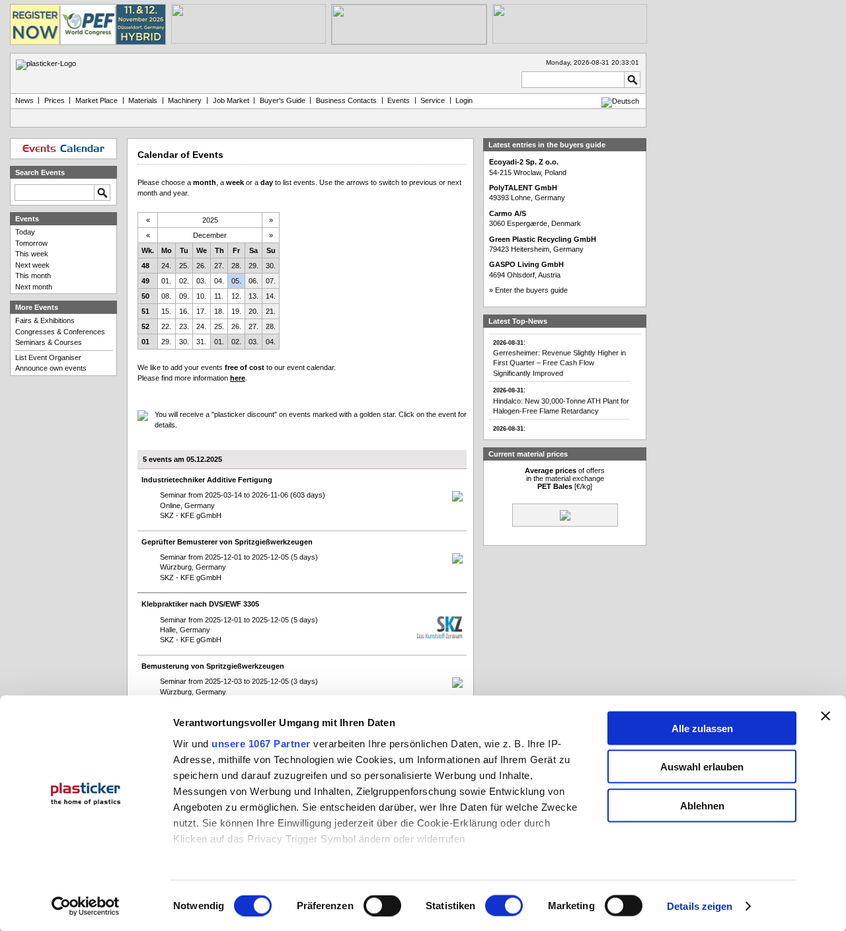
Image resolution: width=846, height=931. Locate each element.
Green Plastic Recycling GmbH (542, 239)
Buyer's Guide (282, 100)
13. (253, 296)
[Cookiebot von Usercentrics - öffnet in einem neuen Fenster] (85, 906)
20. (253, 311)
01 (145, 342)
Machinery (185, 100)
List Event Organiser (48, 357)
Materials (142, 100)
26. (201, 266)
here (237, 378)
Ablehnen (702, 805)
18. (219, 311)
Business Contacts (346, 100)
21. (271, 311)
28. (236, 266)
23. (184, 326)
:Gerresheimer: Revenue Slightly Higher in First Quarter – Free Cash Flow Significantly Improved (559, 352)
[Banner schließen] (825, 715)
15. (166, 311)
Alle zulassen (702, 727)
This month (33, 275)
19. (236, 311)
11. (218, 296)
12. (236, 296)
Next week (32, 265)
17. (201, 311)
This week (31, 254)
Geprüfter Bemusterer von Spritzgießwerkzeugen (227, 542)
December (210, 235)
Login (464, 100)
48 (145, 266)
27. (219, 266)
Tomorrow (31, 243)
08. (166, 296)
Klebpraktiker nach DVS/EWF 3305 (200, 604)
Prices (54, 100)
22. (166, 326)
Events (398, 100)
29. (253, 266)
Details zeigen (699, 906)
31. (201, 342)
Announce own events (51, 368)
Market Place (96, 100)
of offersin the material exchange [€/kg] (565, 478)
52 (145, 326)
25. (184, 266)
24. (166, 266)
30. (271, 266)
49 (145, 281)
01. (166, 281)
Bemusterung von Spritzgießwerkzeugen (212, 666)
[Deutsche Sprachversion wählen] (620, 101)
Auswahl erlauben (702, 766)
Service (432, 100)
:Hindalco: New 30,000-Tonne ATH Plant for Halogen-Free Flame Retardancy (561, 395)
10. (201, 296)
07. (271, 281)
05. (236, 281)
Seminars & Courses (48, 342)
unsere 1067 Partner (261, 743)
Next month (33, 287)
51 (145, 311)
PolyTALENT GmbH (523, 188)
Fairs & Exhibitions (45, 320)
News (24, 100)
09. (184, 296)
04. (219, 281)
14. (271, 296)
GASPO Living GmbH (526, 264)
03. (201, 281)
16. (184, 311)
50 (145, 296)
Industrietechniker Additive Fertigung (206, 480)
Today (25, 232)
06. (253, 281)
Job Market (231, 100)
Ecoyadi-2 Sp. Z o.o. (523, 162)
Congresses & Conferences (60, 332)
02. (184, 281)
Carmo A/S (507, 213)
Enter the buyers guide (531, 290)
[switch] (382, 905)
